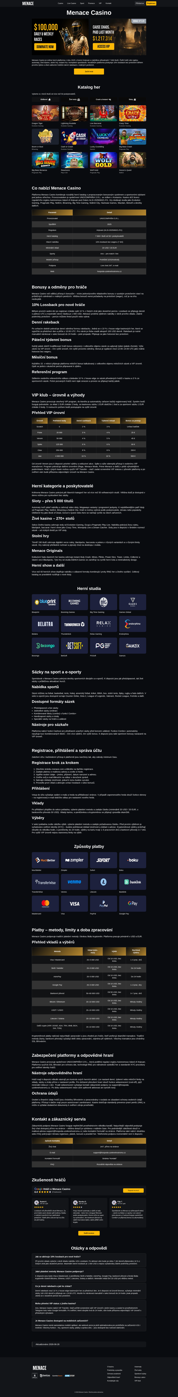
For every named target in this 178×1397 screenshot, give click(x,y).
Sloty (131, 99)
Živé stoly (73, 99)
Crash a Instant (102, 99)
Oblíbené (43, 99)
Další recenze (89, 1233)
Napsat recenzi (133, 1190)
